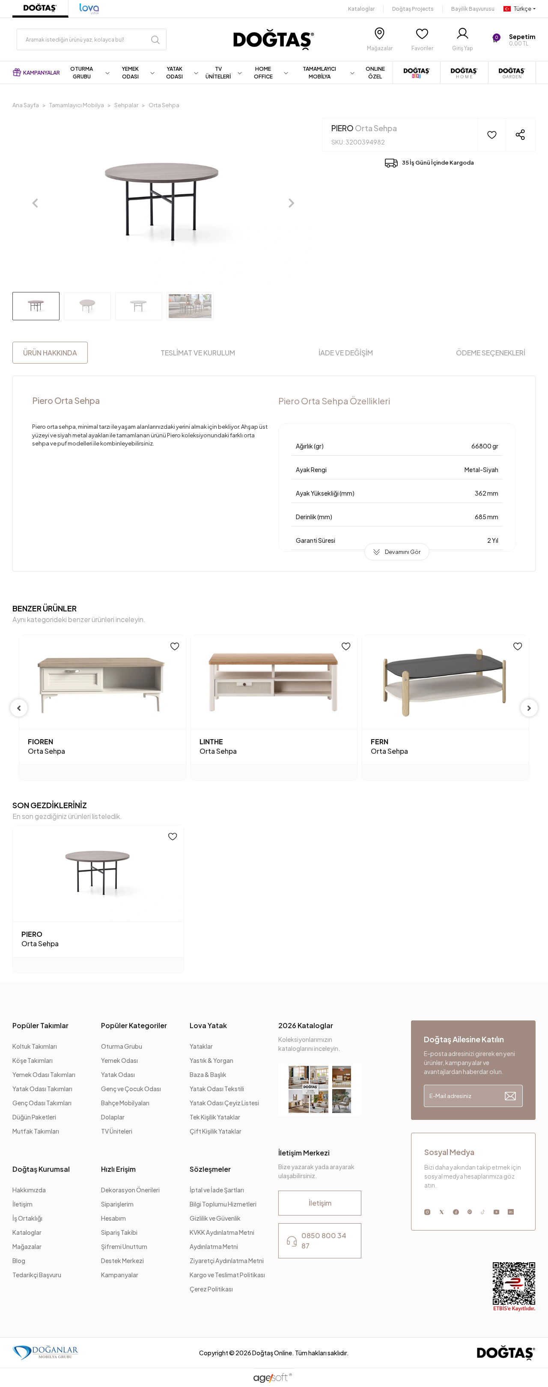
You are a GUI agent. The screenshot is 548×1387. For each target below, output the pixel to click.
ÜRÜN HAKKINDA (50, 352)
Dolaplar (113, 1117)
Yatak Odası (118, 1074)
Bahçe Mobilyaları (125, 1103)
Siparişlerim (117, 1204)
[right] (529, 707)
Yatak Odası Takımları (42, 1088)
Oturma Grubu (121, 1046)
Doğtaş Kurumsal (41, 1168)
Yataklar (201, 1046)
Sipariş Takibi (119, 1232)
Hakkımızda (29, 1190)
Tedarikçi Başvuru (36, 1275)
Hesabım (113, 1218)
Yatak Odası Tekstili (217, 1088)
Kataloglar (361, 9)
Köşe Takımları (32, 1060)
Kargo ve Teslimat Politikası (227, 1275)
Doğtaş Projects (413, 9)
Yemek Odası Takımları (43, 1074)
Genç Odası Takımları (41, 1103)
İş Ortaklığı (27, 1218)
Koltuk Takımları (34, 1046)
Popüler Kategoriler (134, 1025)
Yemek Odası (119, 1060)
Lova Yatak (208, 1025)
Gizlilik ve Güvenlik (215, 1218)
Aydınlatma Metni (214, 1246)
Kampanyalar (119, 1275)
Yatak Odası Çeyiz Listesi (224, 1103)
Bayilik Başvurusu (472, 9)
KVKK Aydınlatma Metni (222, 1232)
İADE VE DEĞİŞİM (346, 352)
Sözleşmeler (210, 1168)
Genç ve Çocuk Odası (131, 1088)
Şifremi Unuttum (124, 1246)
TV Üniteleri (116, 1131)
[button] (514, 40)
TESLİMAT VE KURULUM (198, 352)
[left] (19, 707)
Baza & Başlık (208, 1074)
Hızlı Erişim (118, 1168)
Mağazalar (27, 1246)
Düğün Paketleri (34, 1117)
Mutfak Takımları (35, 1131)
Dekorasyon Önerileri (130, 1190)
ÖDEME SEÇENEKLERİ (490, 352)
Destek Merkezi (122, 1260)
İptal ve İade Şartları (217, 1190)
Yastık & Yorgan (211, 1060)
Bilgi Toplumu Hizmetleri (223, 1204)
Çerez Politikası (211, 1289)
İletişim (22, 1204)
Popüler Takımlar (40, 1025)
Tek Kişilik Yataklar (215, 1117)
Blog (18, 1260)
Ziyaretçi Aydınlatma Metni (227, 1260)
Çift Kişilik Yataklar (215, 1131)
